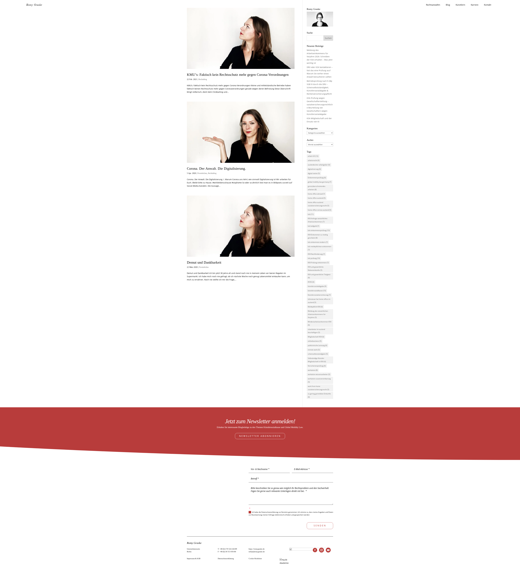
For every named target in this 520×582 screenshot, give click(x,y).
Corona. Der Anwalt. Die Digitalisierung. (216, 168)
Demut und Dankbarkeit (204, 262)
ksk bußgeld (313, 226)
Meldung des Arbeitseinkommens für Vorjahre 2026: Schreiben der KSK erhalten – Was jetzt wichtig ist (319, 56)
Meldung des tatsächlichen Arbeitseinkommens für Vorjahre (318, 314)
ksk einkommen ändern (318, 242)
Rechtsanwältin (433, 4)
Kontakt (487, 4)
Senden (320, 525)
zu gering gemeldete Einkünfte (319, 395)
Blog (448, 4)
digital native (314, 173)
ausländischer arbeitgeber (319, 165)
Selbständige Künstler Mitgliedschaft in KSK (317, 360)
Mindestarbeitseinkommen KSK (319, 323)
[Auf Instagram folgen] (321, 550)
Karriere (474, 4)
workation (313, 370)
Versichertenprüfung (317, 366)
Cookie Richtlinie (255, 559)
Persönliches (202, 173)
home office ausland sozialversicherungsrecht (318, 204)
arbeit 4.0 (313, 156)
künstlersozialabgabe (317, 286)
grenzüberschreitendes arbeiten (316, 188)
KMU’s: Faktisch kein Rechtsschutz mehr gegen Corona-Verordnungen (238, 75)
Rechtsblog (203, 79)
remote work (314, 350)
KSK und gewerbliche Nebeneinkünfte (316, 268)
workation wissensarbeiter (319, 374)
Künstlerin (460, 4)
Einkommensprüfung (317, 177)
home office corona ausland (319, 210)
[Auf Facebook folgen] (315, 550)
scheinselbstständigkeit (318, 354)
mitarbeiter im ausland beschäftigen (316, 331)
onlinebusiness (314, 341)
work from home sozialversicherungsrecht (318, 388)
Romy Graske (34, 5)
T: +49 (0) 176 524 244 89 (227, 549)
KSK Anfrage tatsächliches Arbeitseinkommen (317, 220)
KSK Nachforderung (316, 254)
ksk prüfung (314, 258)
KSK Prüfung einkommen (318, 262)
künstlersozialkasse (317, 290)
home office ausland (317, 198)
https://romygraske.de (257, 549)
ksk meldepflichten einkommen (319, 248)
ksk (311, 214)
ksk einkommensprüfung (319, 230)
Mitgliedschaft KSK (316, 337)
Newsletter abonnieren (260, 436)
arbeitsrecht (313, 160)
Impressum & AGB (193, 559)
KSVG (311, 282)
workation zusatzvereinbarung (319, 380)
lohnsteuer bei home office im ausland (319, 301)
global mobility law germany (319, 182)
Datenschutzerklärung (226, 559)
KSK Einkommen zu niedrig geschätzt (318, 236)
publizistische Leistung (317, 345)
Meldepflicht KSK (315, 307)
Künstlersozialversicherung (319, 295)
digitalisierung (314, 169)
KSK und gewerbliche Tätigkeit (319, 276)
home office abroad (316, 194)
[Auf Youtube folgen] (328, 550)
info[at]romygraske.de (257, 552)
